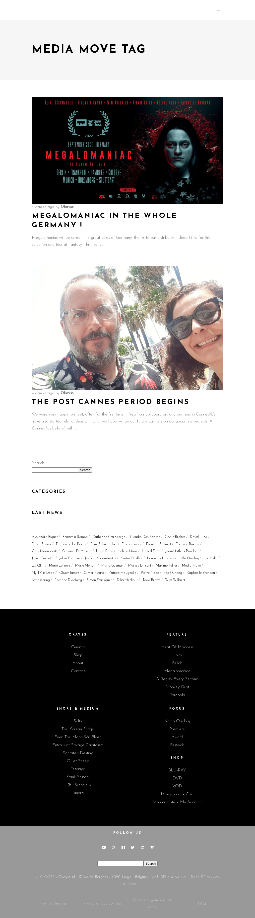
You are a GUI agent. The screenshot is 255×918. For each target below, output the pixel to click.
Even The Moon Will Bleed (78, 737)
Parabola (177, 695)
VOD (177, 786)
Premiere (177, 729)
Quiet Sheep (78, 761)
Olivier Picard (94, 573)
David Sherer (41, 544)
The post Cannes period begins (110, 402)
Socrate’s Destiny (78, 753)
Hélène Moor (127, 551)
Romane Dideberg (68, 580)
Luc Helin (210, 558)
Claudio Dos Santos (145, 537)
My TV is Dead (43, 573)
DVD (177, 778)
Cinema (78, 647)
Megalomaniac (177, 671)
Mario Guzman (112, 566)
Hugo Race (104, 551)
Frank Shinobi (77, 777)
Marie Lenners (59, 566)
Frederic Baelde (187, 544)
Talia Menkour (127, 580)
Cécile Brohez (175, 537)
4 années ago (43, 207)
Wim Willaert (175, 580)
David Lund (198, 537)
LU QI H (38, 566)
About (77, 663)
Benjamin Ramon (75, 537)
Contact (78, 671)
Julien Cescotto (43, 558)
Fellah (177, 663)
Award (177, 737)
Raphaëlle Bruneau (201, 573)
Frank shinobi (131, 544)
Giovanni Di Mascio (76, 551)
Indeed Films (151, 551)
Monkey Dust (177, 687)
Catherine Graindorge (108, 537)
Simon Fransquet (99, 580)
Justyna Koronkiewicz (100, 558)
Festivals (177, 745)
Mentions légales (53, 904)
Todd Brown (151, 580)
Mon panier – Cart (177, 794)
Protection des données (102, 904)
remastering (41, 580)
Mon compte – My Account (177, 802)
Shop (77, 655)
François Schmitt (158, 544)
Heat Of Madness (177, 647)
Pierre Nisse (150, 573)
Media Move (191, 566)
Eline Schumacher (103, 544)
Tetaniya (78, 769)
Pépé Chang (173, 573)
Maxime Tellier (166, 566)
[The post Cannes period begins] (127, 328)
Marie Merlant (86, 566)
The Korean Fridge (78, 729)
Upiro (177, 655)
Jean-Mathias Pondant (182, 551)
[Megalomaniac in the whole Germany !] (127, 150)
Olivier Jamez (69, 573)
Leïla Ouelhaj (189, 558)
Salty (77, 721)
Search (38, 463)
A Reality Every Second (177, 679)
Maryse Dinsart (139, 566)
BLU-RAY (177, 770)
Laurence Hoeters (160, 558)
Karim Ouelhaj (131, 558)
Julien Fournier (69, 558)
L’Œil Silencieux (77, 785)
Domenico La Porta (71, 544)
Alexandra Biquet (45, 537)
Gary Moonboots (45, 551)
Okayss (67, 207)
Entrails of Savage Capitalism (78, 745)
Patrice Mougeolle (122, 573)
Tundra (78, 793)
